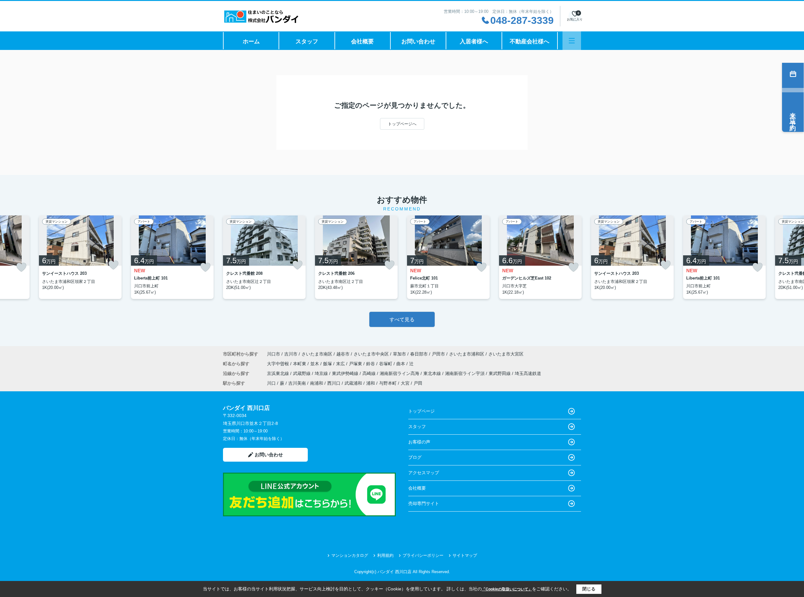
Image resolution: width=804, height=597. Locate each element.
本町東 (300, 363)
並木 (315, 363)
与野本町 (388, 383)
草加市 (399, 353)
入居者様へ (474, 41)
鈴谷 (371, 363)
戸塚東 (356, 363)
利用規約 (385, 555)
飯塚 (328, 363)
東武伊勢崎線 (346, 373)
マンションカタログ (349, 555)
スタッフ (307, 41)
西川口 (333, 383)
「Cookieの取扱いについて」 (507, 589)
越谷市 (343, 353)
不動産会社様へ (529, 41)
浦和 (370, 383)
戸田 (418, 383)
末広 (341, 363)
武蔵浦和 (353, 383)
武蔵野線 (302, 373)
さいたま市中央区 (371, 353)
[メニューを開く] (572, 41)
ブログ (414, 457)
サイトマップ (465, 555)
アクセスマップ (423, 472)
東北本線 (432, 373)
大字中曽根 (278, 363)
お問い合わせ (418, 41)
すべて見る (402, 319)
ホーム (251, 41)
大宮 (405, 383)
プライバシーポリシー (423, 555)
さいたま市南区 (317, 353)
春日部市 (419, 353)
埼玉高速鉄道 (528, 373)
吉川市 (290, 353)
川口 (271, 383)
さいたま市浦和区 (466, 353)
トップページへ (402, 124)
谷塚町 (386, 363)
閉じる (588, 588)
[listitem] (264, 257)
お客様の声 (419, 441)
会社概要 (362, 41)
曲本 (401, 363)
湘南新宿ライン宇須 (465, 373)
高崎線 (369, 373)
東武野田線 (500, 373)
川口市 (273, 353)
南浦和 (316, 383)
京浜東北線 (278, 373)
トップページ (421, 411)
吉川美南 (297, 383)
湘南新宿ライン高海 (400, 373)
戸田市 (438, 353)
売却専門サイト (423, 503)
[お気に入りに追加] (21, 267)
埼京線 (322, 373)
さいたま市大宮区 (506, 353)
